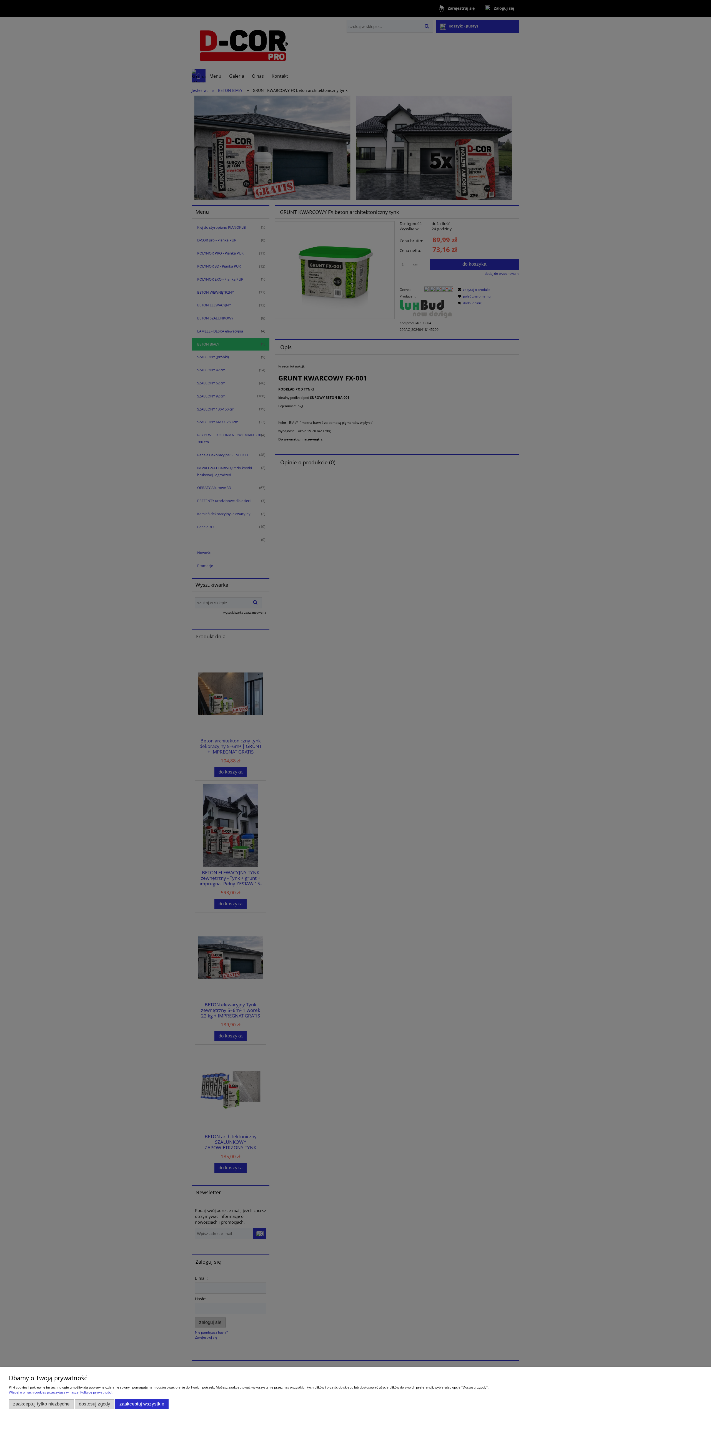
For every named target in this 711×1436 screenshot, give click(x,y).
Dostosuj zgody (94, 1404)
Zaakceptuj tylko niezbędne (41, 1404)
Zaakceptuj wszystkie (141, 1404)
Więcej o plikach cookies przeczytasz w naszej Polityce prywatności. (60, 1392)
